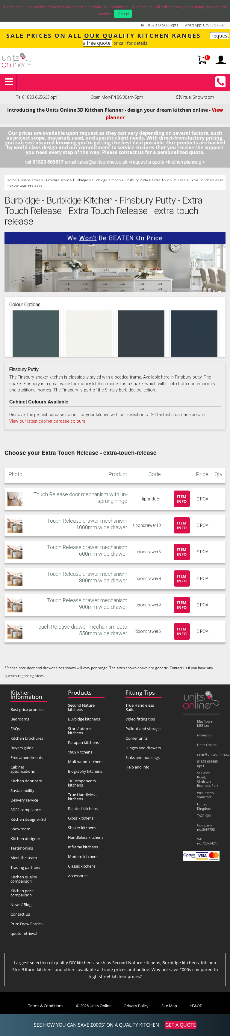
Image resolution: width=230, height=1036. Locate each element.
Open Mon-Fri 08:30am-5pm (117, 97)
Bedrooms (19, 719)
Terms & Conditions (45, 1005)
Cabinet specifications (22, 769)
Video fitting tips (140, 719)
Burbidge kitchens (84, 719)
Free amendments (26, 757)
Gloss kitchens (80, 818)
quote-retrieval (23, 933)
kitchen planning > (186, 162)
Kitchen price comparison (22, 893)
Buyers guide (22, 748)
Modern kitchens (83, 856)
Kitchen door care (26, 781)
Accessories (78, 875)
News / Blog (20, 904)
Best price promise (26, 709)
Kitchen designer (25, 838)
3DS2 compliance (25, 809)
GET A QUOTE (180, 1025)
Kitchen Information (26, 694)
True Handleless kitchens (82, 797)
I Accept (122, 13)
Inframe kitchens (83, 847)
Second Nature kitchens (81, 707)
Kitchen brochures (26, 738)
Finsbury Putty (136, 180)
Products (80, 692)
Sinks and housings (142, 757)
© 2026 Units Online (93, 1005)
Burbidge (80, 180)
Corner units (136, 738)
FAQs (15, 728)
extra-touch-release (26, 185)
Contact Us (20, 914)
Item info (182, 499)
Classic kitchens (82, 866)
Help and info (137, 767)
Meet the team (23, 857)
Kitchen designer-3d (28, 819)
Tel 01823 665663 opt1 (37, 97)
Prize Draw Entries (26, 923)
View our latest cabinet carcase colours (47, 421)
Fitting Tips (140, 692)
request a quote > (149, 162)
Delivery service (24, 800)
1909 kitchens (80, 752)
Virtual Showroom (195, 97)
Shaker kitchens (82, 827)
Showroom (20, 829)
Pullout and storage (143, 728)
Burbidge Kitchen (106, 180)
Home (12, 180)
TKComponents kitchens (82, 783)
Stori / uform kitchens (79, 730)
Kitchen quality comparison (23, 879)
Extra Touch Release (169, 180)
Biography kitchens (85, 771)
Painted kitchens (83, 808)
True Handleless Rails (139, 707)
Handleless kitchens (85, 837)
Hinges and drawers (143, 748)
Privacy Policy (136, 1005)
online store (30, 180)
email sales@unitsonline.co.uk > (98, 162)
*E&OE (196, 1005)
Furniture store (56, 180)
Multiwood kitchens (85, 761)
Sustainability (22, 790)
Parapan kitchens (83, 742)
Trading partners (25, 867)
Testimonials (21, 848)
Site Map (169, 1005)
